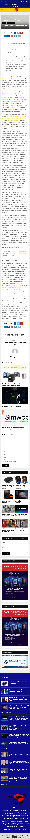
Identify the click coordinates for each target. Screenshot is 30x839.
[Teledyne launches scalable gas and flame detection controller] (21, 480)
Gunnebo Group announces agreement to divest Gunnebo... (8, 516)
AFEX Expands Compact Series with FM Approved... (21, 501)
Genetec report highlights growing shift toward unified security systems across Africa (19, 763)
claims (9, 299)
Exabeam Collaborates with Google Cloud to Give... (21, 516)
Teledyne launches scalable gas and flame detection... (21, 487)
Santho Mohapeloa (15, 101)
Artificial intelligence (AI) (27, 3)
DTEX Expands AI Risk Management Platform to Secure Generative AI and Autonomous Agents (18, 744)
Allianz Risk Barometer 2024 (16, 116)
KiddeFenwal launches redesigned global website (8, 487)
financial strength (12, 285)
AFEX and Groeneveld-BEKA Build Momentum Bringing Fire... (8, 530)
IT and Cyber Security (6, 3)
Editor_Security (7, 27)
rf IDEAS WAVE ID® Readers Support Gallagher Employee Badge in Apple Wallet (18, 699)
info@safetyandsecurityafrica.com (17, 829)
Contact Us (1, 2)
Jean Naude (14, 105)
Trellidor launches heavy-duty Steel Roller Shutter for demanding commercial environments (18, 771)
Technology (21, 1)
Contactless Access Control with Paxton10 (13, 406)
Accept (14, 837)
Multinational (13, 297)
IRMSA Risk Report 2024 (13, 120)
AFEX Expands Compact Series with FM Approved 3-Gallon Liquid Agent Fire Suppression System (19, 707)
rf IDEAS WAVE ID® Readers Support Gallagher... (7, 501)
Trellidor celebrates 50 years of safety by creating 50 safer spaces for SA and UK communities (18, 754)
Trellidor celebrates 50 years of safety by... (21, 529)
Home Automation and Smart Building (13, 3)
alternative (5, 295)
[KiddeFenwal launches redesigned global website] (8, 480)
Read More (21, 837)
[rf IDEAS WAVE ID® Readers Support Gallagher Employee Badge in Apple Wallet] (8, 494)
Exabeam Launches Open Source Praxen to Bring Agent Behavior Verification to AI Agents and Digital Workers (19, 736)
